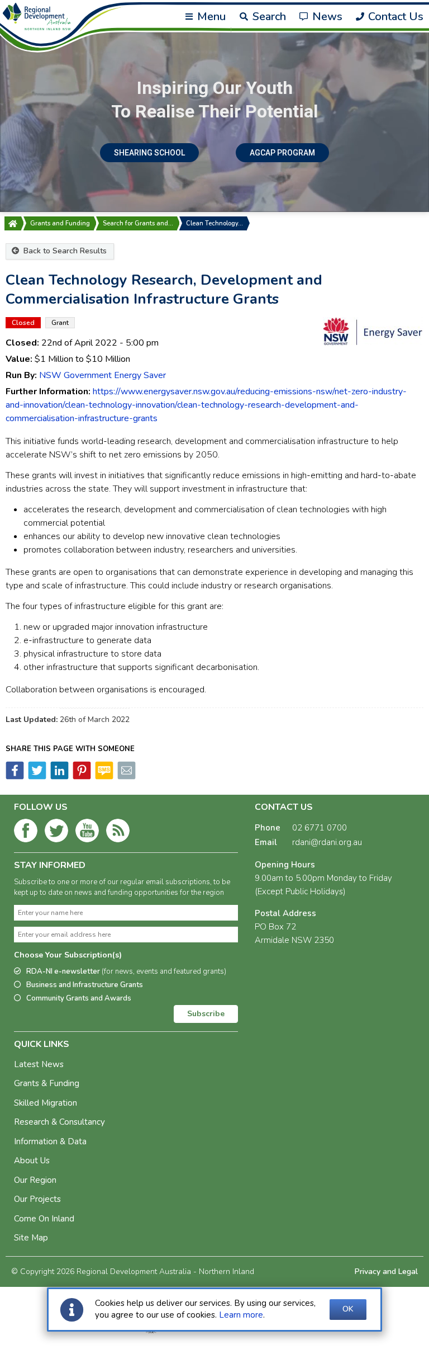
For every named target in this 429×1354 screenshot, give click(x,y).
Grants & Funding (46, 1083)
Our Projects (37, 1199)
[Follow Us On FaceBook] (25, 833)
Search (267, 16)
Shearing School (149, 152)
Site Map (31, 1237)
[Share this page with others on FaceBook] (15, 777)
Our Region (35, 1180)
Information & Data (50, 1141)
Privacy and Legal (386, 1271)
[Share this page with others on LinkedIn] (59, 777)
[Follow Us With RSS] (118, 833)
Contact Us (394, 16)
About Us (32, 1160)
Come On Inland (44, 1218)
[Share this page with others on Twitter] (36, 777)
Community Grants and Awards (78, 998)
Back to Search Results (64, 251)
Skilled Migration (45, 1102)
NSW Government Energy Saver (102, 375)
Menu (210, 16)
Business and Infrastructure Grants (84, 985)
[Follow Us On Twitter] (56, 833)
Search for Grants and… (138, 223)
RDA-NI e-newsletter (126, 971)
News (325, 16)
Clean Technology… (214, 223)
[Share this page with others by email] (126, 777)
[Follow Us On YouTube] (87, 833)
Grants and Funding (60, 223)
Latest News (39, 1064)
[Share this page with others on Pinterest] (81, 777)
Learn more (241, 1314)
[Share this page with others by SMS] (103, 777)
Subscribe (206, 1013)
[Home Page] (12, 223)
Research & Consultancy (59, 1121)
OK (348, 1309)
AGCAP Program (282, 152)
